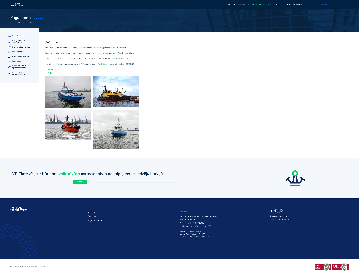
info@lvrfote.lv (102, 64)
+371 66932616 (283, 220)
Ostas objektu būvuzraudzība (18, 73)
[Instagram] (281, 211)
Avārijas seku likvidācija (21, 56)
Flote (270, 5)
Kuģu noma (16, 61)
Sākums (91, 212)
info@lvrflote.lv (122, 58)
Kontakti (286, 5)
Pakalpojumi (257, 5)
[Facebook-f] (271, 211)
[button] (243, 4)
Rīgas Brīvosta (95, 221)
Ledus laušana (18, 36)
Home (12, 22)
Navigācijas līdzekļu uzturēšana (20, 41)
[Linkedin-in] (276, 211)
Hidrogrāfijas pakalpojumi (22, 47)
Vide (277, 5)
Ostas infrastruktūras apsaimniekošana (21, 67)
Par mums (242, 5)
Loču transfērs (18, 52)
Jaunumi (231, 5)
